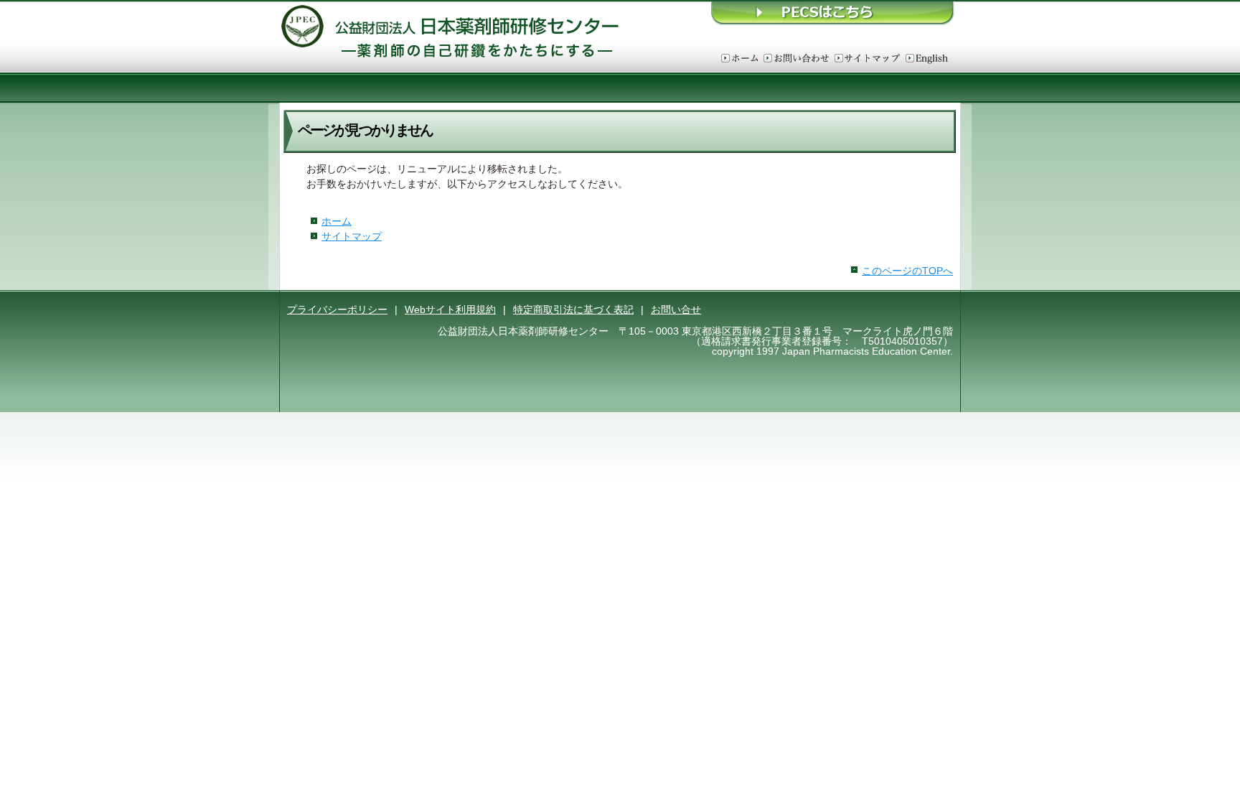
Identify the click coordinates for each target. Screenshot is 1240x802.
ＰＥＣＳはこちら (833, 12)
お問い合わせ (796, 59)
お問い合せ (676, 309)
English (927, 59)
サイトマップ (867, 59)
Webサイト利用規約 (450, 309)
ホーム (739, 59)
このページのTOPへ (907, 270)
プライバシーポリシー (337, 309)
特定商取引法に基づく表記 (573, 309)
